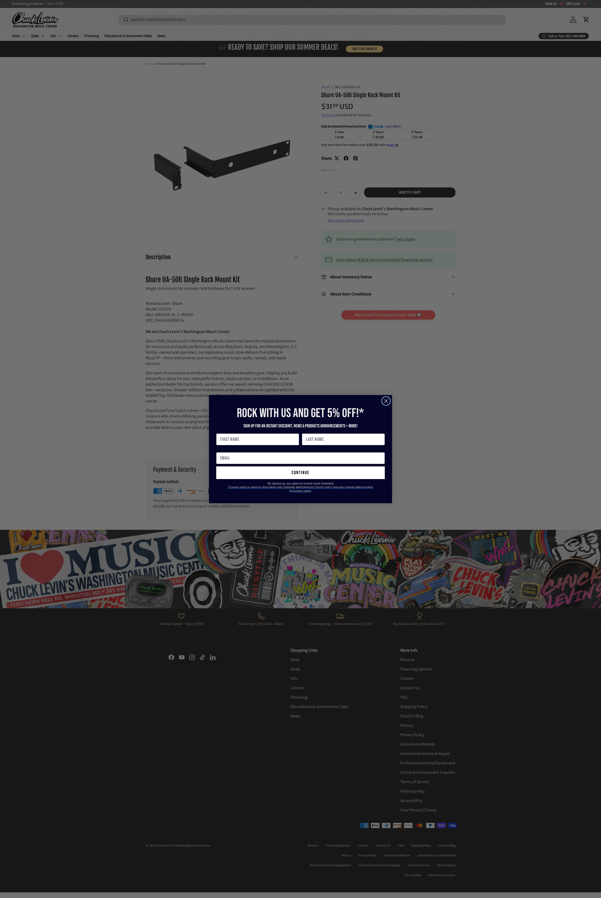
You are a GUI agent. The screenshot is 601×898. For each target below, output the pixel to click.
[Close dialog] (386, 401)
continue (300, 473)
